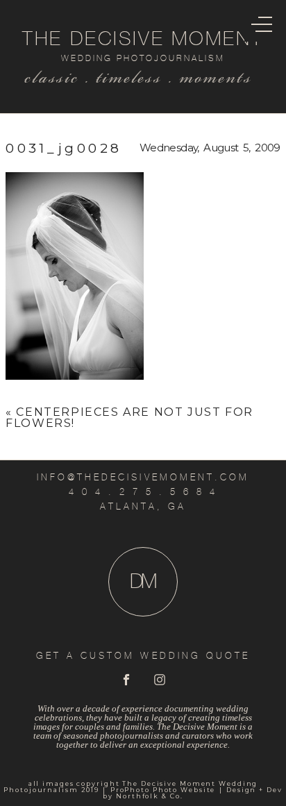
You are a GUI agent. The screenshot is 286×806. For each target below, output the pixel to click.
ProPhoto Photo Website (163, 790)
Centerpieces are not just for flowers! (129, 417)
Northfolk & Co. (149, 796)
